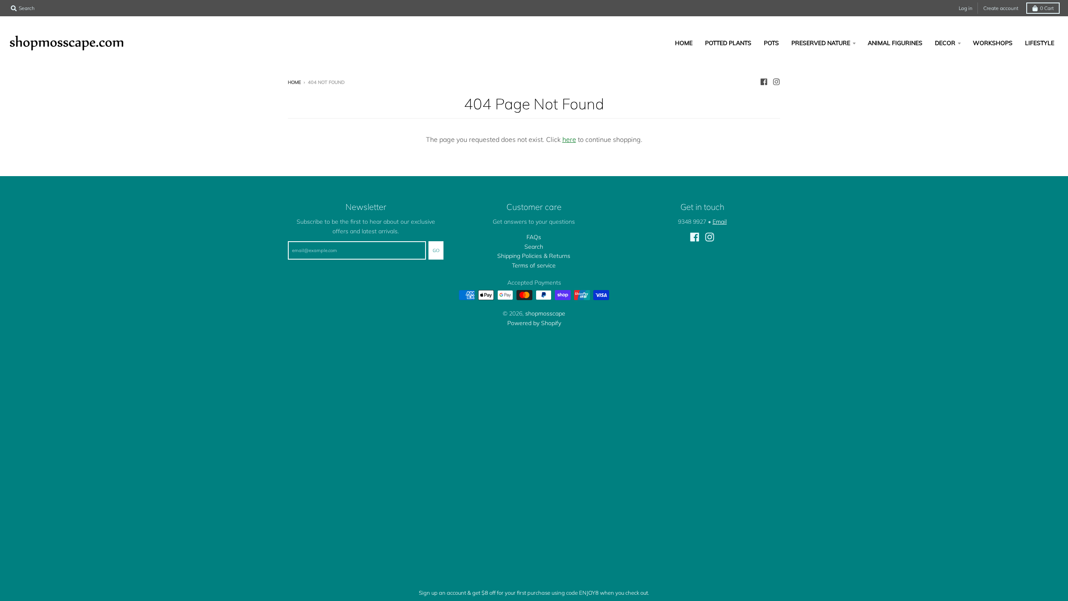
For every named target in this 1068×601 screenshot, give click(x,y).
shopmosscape (545, 313)
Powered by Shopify (534, 323)
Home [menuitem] (684, 43)
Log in (965, 8)
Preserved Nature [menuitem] (820, 43)
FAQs (533, 237)
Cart (1047, 8)
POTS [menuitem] (771, 43)
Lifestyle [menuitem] (1039, 43)
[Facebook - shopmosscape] (764, 82)
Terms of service (534, 265)
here (569, 139)
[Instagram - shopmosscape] (776, 82)
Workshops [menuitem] (993, 43)
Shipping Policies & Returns (533, 256)
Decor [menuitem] (945, 43)
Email (720, 221)
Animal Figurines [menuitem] (895, 43)
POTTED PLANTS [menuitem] (728, 43)
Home (294, 82)
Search (533, 246)
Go (436, 250)
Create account (1000, 8)
